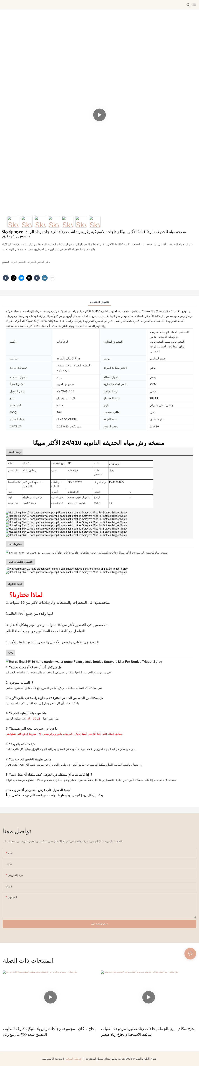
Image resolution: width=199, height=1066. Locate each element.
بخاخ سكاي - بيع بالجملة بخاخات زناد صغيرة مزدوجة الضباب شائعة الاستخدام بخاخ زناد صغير (148, 1031)
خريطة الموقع (74, 1058)
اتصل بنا (14, 794)
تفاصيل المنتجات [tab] (99, 301)
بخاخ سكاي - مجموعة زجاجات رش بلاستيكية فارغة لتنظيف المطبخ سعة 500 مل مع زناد (49, 1031)
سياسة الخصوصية (52, 1058)
